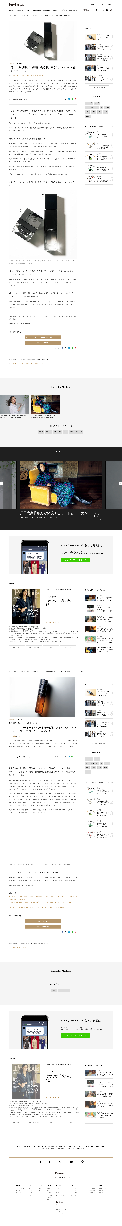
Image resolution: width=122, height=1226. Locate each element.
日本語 (93, 112)
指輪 (100, 112)
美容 (15, 16)
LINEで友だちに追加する (75, 560)
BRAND (73, 1211)
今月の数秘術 (92, 1217)
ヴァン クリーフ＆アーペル (78, 1219)
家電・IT (49, 1223)
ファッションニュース (91, 108)
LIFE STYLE (50, 1211)
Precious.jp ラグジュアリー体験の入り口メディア (61, 1204)
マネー (58, 1217)
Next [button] (120, 483)
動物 (48, 1217)
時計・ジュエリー (20, 1219)
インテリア (49, 1221)
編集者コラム (102, 1214)
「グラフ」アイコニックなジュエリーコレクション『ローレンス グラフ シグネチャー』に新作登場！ (37, 908)
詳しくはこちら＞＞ (52, 622)
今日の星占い (92, 1214)
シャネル (73, 1221)
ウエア (18, 1217)
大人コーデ (89, 103)
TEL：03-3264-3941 (43, 343)
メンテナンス (32, 1219)
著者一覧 (101, 1219)
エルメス (73, 1217)
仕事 (57, 1214)
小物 (105, 112)
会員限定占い (92, 1219)
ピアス (87, 116)
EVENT (41, 1211)
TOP (10, 16)
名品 (30, 76)
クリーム (19, 76)
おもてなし (49, 1219)
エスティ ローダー (21, 736)
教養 (57, 1219)
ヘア (30, 1221)
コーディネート (20, 1214)
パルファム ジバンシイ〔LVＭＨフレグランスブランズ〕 (43, 337)
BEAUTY (11, 63)
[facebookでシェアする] (62, 99)
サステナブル (25, 76)
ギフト (48, 1214)
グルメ (41, 1217)
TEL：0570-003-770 (43, 927)
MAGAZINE (102, 1211)
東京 (87, 112)
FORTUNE (91, 1211)
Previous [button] (1, 483)
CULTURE (59, 1211)
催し (40, 1214)
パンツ (107, 108)
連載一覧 (101, 1217)
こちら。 (40, 626)
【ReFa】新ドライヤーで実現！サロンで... (51, 513)
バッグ (97, 103)
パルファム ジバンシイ (38, 76)
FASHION (19, 1211)
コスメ (21, 16)
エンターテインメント (62, 1221)
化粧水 (28, 16)
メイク (30, 1214)
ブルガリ (73, 1214)
